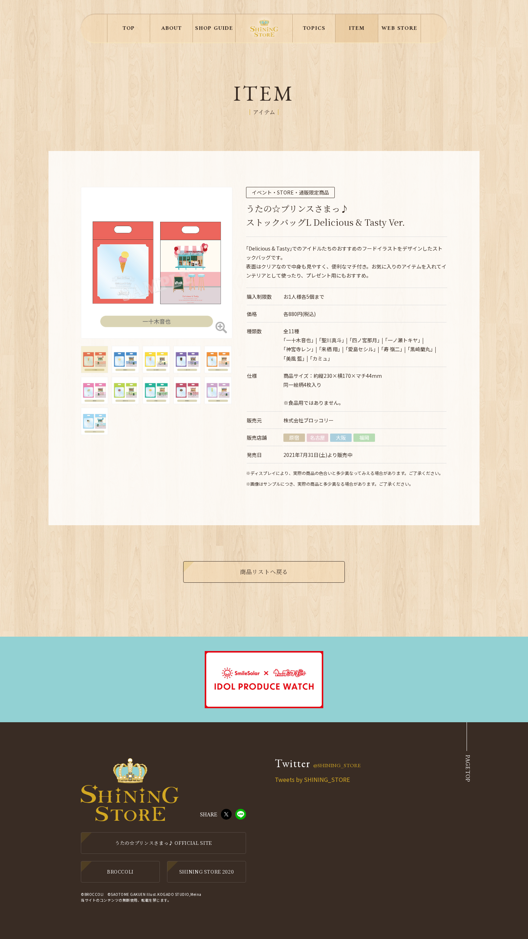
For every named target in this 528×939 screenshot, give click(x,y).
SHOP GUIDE (214, 28)
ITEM (356, 28)
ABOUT (171, 28)
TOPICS (314, 28)
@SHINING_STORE (337, 765)
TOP (128, 28)
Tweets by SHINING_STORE (312, 779)
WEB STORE (399, 28)
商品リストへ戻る (264, 572)
